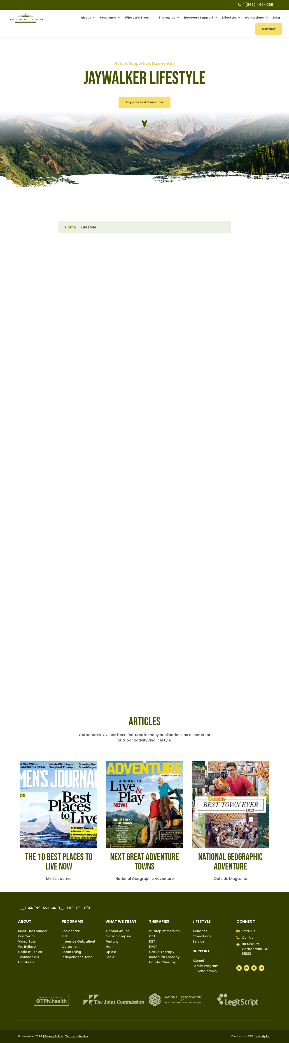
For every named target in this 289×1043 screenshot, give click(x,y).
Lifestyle (229, 17)
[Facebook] (239, 968)
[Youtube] (254, 968)
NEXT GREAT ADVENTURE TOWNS (144, 861)
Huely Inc (264, 1036)
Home (70, 227)
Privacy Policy (53, 1036)
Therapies (166, 17)
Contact (269, 29)
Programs (108, 17)
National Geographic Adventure (230, 861)
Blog (276, 17)
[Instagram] (261, 968)
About (86, 17)
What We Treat (137, 17)
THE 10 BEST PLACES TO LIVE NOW (59, 861)
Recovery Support (198, 17)
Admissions (254, 17)
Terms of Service (76, 1036)
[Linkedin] (246, 968)
